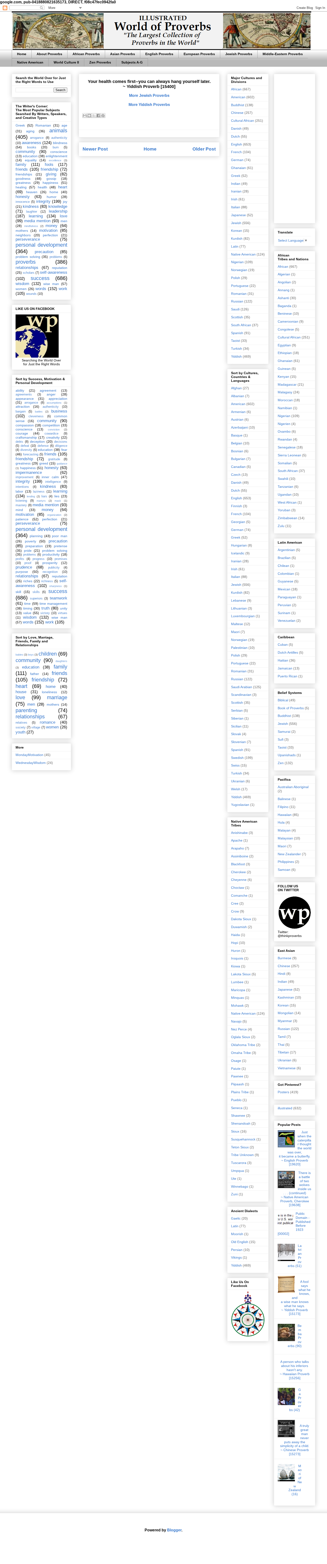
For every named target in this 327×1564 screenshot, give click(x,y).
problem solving (28, 257)
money (51, 225)
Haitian (283, 660)
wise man (51, 284)
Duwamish (239, 927)
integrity (43, 201)
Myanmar (285, 1021)
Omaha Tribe (241, 1053)
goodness (23, 178)
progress (39, 559)
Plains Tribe (240, 1092)
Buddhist (237, 105)
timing (27, 608)
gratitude (54, 459)
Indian (235, 184)
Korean (236, 231)
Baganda (284, 306)
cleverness (36, 416)
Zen (281, 763)
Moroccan (285, 400)
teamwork (58, 598)
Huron (235, 951)
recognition (50, 572)
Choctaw (237, 888)
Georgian (238, 522)
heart (62, 187)
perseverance (28, 239)
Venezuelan (286, 620)
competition (51, 425)
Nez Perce (239, 1029)
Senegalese (287, 447)
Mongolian (285, 1013)
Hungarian (239, 545)
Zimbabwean (287, 518)
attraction (23, 406)
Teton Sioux (240, 1147)
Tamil (282, 1037)
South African (241, 325)
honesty (23, 196)
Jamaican (285, 668)
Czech (236, 475)
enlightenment (56, 156)
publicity (54, 567)
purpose (22, 572)
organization (54, 514)
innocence (23, 201)
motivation (48, 230)
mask (58, 500)
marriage (57, 697)
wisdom (22, 283)
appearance (25, 399)
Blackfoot (238, 864)
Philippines (286, 862)
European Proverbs (199, 54)
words (40, 288)
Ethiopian (285, 353)
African (236, 89)
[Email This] (84, 115)
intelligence (53, 481)
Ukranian (238, 781)
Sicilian (236, 726)
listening (21, 500)
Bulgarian (238, 459)
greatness (23, 183)
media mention (37, 221)
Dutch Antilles (288, 652)
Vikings (236, 1257)
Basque (236, 435)
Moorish (237, 1234)
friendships (24, 174)
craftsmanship (26, 437)
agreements (24, 394)
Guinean (284, 369)
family (21, 164)
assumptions (54, 402)
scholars (28, 272)
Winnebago (239, 1186)
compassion (25, 425)
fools (49, 164)
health (42, 187)
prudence (24, 567)
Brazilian (284, 558)
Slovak (236, 734)
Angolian (284, 282)
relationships (27, 267)
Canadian (238, 467)
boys (31, 654)
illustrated (285, 1108)
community (25, 151)
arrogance (37, 138)
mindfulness (31, 226)
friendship (49, 169)
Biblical (283, 700)
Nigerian (237, 262)
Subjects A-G (132, 62)
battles (39, 411)
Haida (235, 935)
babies (19, 654)
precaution (44, 252)
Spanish (237, 333)
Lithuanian (239, 608)
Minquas (237, 998)
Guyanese (285, 581)
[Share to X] (93, 115)
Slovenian (238, 742)
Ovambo (284, 431)
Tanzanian (285, 486)
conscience (58, 152)
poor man (59, 536)
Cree (234, 903)
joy (65, 201)
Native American (30, 62)
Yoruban (284, 510)
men (64, 221)
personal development (41, 245)
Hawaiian (285, 815)
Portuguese (239, 286)
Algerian (284, 274)
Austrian (237, 419)
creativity (53, 437)
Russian (237, 301)
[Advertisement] (294, 148)
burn (56, 147)
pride (28, 550)
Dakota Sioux (241, 919)
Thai (281, 1045)
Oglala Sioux (240, 1037)
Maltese (237, 624)
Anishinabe (239, 833)
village (35, 727)
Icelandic (237, 553)
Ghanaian (238, 168)
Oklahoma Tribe (243, 1045)
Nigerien (284, 424)
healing (21, 187)
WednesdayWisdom (31, 763)
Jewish (236, 223)
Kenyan (283, 376)
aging (30, 131)
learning (36, 216)
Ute (233, 1178)
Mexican (284, 589)
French (236, 152)
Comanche (239, 895)
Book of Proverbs (291, 708)
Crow (235, 911)
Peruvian (284, 605)
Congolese (286, 329)
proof (27, 563)
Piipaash (237, 1084)
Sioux (235, 1131)
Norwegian (239, 270)
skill (18, 592)
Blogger (174, 1530)
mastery (21, 505)
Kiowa (235, 966)
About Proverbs (49, 54)
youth (20, 732)
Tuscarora (238, 1163)
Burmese (284, 958)
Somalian (285, 463)
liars (44, 496)
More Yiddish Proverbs (149, 105)
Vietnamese (287, 1068)
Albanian (237, 396)
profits (20, 559)
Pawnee (237, 1076)
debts (19, 441)
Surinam (284, 613)
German (237, 160)
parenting (26, 710)
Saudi (235, 309)
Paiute (236, 1068)
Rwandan (285, 439)
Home (21, 54)
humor (51, 197)
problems (56, 257)
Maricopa (238, 990)
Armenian (238, 412)
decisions (60, 441)
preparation (34, 546)
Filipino (283, 807)
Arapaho (237, 848)
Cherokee (238, 872)
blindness (60, 143)
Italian (235, 207)
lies (56, 496)
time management (53, 603)
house (21, 692)
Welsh (235, 789)
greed (43, 463)
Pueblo (236, 1100)
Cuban (283, 644)
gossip (51, 178)
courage (22, 433)
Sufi (280, 739)
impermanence (29, 472)
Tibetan (283, 1052)
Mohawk (237, 1005)
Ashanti (283, 298)
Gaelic (236, 1218)
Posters (283, 1092)
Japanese (238, 215)
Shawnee (238, 1115)
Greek (20, 125)
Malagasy (285, 392)
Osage (236, 1061)
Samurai (284, 731)
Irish (234, 199)
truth (45, 608)
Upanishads (287, 755)
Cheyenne (239, 880)
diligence (61, 446)
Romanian (43, 125)
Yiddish (236, 356)
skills (36, 592)
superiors (36, 598)
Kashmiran (286, 997)
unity (63, 608)
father (34, 674)
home (54, 192)
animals (58, 131)
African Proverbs (86, 54)
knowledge (57, 206)
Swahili (283, 479)
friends (22, 169)
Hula (281, 822)
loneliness (49, 692)
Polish (235, 278)
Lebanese (238, 600)
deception (37, 441)
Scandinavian (241, 695)
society (21, 727)
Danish (236, 128)
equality (31, 160)
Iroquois (237, 958)
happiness (50, 183)
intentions (22, 486)
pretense (60, 546)
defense (43, 446)
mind (19, 510)
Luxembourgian (243, 616)
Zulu (281, 526)
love (63, 216)
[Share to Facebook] (98, 115)
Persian (236, 1250)
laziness (39, 491)
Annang (283, 290)
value (27, 613)
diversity (26, 450)
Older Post (204, 148)
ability (20, 390)
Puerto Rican (287, 676)
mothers (22, 231)
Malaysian (285, 838)
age (64, 125)
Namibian (285, 408)
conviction (54, 429)
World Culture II (66, 62)
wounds (31, 294)
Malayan (284, 830)
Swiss (235, 765)
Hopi (234, 943)
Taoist (235, 341)
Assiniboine (239, 856)
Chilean (283, 566)
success (40, 278)
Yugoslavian (240, 805)
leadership (58, 211)
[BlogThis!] (89, 115)
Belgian (236, 443)
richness (47, 581)
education (30, 156)
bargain (21, 411)
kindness (31, 206)
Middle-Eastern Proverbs (283, 54)
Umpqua (237, 1171)
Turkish (236, 348)
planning (36, 536)
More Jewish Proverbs (149, 95)
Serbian (237, 710)
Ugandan (285, 494)
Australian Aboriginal (293, 787)
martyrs (41, 500)
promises (61, 559)
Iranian (236, 191)
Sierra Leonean (289, 455)
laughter (31, 211)
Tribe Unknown (242, 1155)
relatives (21, 722)
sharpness (55, 586)
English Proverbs (159, 54)
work (63, 288)
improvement (25, 477)
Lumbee (237, 982)
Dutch (235, 136)
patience (22, 519)
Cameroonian (288, 321)
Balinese (284, 799)
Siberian (237, 718)
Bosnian (237, 451)
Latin (234, 246)
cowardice (51, 433)
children (48, 654)
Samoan (284, 870)
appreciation (58, 399)
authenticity (59, 138)
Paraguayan (287, 597)
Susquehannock (243, 1139)
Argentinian (286, 550)
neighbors (23, 235)
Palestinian (239, 648)
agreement (48, 390)
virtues (62, 613)
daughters (61, 661)
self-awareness (53, 272)
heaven (31, 192)
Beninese (285, 313)
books (31, 147)
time (27, 603)
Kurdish (236, 238)
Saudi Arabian (241, 687)
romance (47, 722)
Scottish (237, 317)
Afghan (236, 388)
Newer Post (95, 148)
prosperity (49, 563)
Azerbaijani (239, 427)
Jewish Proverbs (238, 54)
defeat (25, 446)
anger (51, 394)
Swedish (237, 758)
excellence (55, 160)
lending (31, 496)
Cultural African (242, 120)
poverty (30, 541)
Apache (236, 840)
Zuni (234, 1194)
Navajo (236, 1021)
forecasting (30, 454)
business (59, 411)
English (236, 144)
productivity (51, 554)
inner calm (50, 477)
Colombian (286, 574)
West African (287, 502)
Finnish (236, 506)
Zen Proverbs (100, 62)
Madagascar (287, 384)
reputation (59, 268)
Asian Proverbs (122, 54)
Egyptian (284, 345)
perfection (50, 235)
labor (19, 491)
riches (27, 581)
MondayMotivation (29, 755)
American (238, 97)
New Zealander (289, 854)
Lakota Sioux (241, 974)
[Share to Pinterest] (103, 115)
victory (45, 613)
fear (64, 450)
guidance (62, 463)
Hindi (281, 974)
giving (51, 174)
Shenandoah (240, 1123)
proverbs (26, 262)
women (21, 289)
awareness (31, 142)
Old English (239, 1242)
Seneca (236, 1108)
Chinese (237, 113)
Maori (235, 632)
